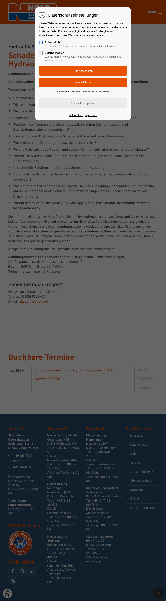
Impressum (91, 115)
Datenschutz (76, 115)
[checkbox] (41, 42)
